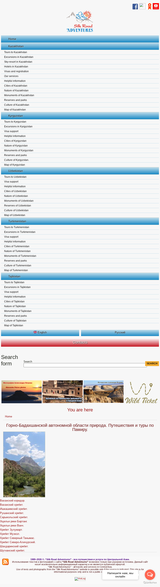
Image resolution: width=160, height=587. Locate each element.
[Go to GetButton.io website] (150, 582)
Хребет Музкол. (10, 533)
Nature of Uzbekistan (16, 196)
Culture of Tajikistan (15, 320)
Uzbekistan (15, 171)
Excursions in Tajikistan (17, 287)
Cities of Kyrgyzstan (15, 140)
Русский (120, 332)
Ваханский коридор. (12, 500)
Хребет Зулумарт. (11, 529)
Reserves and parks (15, 100)
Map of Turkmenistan (16, 270)
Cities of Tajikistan (14, 301)
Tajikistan (14, 276)
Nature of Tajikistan (15, 306)
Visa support (11, 131)
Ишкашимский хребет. (14, 508)
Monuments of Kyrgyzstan (18, 150)
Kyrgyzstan (15, 115)
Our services (11, 76)
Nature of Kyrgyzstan (16, 145)
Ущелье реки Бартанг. (14, 521)
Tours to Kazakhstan (15, 52)
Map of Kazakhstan (15, 109)
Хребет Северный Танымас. (17, 538)
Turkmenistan (17, 221)
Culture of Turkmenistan (17, 265)
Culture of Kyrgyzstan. (16, 160)
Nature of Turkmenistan (17, 251)
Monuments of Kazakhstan (19, 95)
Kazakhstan (16, 46)
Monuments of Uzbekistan (19, 200)
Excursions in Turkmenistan (19, 232)
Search (28, 361)
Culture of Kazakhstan (16, 104)
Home (12, 39)
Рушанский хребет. (12, 513)
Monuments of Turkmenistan (20, 255)
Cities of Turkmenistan (16, 246)
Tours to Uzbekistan (15, 176)
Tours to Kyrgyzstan (15, 121)
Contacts (80, 342)
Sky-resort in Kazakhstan (18, 61)
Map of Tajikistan (13, 325)
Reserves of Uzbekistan (17, 205)
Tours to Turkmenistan (16, 227)
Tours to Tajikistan (14, 282)
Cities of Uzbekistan (15, 191)
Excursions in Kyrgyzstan (18, 126)
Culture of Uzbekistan (16, 210)
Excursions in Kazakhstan (18, 57)
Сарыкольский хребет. (14, 517)
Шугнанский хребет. (12, 550)
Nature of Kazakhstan (16, 90)
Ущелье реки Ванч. (12, 525)
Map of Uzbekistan (14, 215)
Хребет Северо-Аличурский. (18, 542)
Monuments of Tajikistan (17, 311)
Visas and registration (16, 71)
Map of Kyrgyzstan (14, 164)
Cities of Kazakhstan (15, 85)
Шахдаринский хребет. (14, 546)
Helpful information (15, 80)
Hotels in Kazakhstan (16, 66)
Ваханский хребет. (11, 504)
